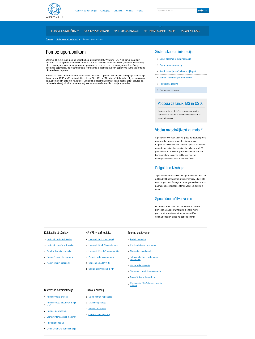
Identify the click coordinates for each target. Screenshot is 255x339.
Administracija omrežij (171, 65)
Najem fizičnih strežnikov (58, 263)
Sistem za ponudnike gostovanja (145, 271)
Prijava (140, 11)
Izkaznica (118, 11)
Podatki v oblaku (138, 239)
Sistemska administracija (68, 39)
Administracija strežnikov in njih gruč (178, 71)
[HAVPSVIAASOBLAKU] (94, 29)
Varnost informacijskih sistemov (176, 77)
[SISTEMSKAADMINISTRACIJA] (157, 29)
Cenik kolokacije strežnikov (60, 251)
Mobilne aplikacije (97, 308)
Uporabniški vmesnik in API (101, 269)
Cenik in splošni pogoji (86, 11)
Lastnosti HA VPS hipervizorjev (103, 245)
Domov (49, 39)
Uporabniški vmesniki (140, 265)
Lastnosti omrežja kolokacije (60, 245)
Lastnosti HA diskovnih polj (101, 239)
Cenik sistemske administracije (175, 59)
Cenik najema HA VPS (99, 263)
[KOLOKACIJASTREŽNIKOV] (62, 29)
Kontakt (129, 11)
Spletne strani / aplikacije (100, 297)
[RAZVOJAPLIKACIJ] (187, 29)
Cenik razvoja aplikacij (99, 314)
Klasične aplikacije (97, 303)
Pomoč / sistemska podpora (60, 257)
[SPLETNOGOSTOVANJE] (124, 29)
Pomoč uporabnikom (170, 90)
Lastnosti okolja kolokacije (59, 239)
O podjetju (105, 11)
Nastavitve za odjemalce (141, 251)
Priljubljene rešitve (169, 84)
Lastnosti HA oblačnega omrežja (103, 251)
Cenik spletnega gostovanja (143, 245)
